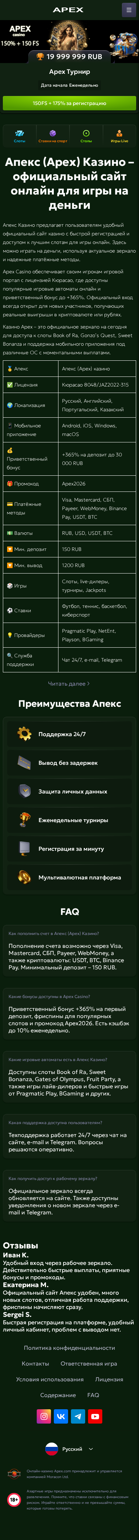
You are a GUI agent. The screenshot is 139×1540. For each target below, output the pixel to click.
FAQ (93, 1395)
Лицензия (109, 1379)
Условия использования (50, 1379)
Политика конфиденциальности (69, 1347)
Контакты (35, 1363)
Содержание (58, 1395)
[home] (69, 10)
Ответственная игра (89, 1363)
